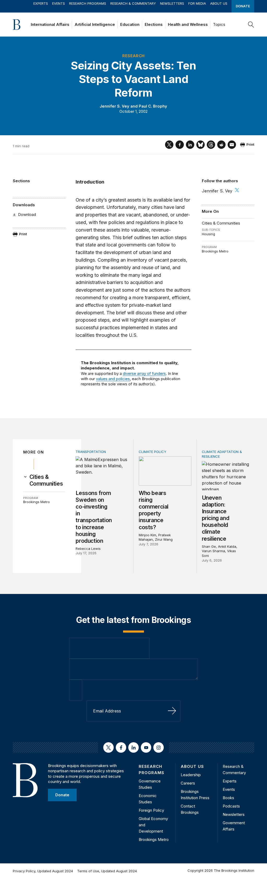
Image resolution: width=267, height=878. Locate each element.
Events (58, 3)
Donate (243, 6)
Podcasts (231, 806)
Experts (40, 3)
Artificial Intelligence (95, 24)
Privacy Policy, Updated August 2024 (43, 871)
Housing (208, 234)
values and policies (113, 378)
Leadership (191, 774)
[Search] (251, 24)
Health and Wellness (188, 24)
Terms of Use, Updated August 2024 (107, 871)
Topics (219, 24)
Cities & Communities (221, 223)
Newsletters (172, 3)
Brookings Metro (215, 251)
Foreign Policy (151, 810)
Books (228, 797)
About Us (218, 3)
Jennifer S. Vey (114, 106)
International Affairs (50, 24)
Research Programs (87, 3)
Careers (188, 783)
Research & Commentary (133, 3)
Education (129, 24)
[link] (47, 480)
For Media (197, 3)
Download (27, 214)
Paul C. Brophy (153, 106)
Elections (154, 24)
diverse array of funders (144, 373)
